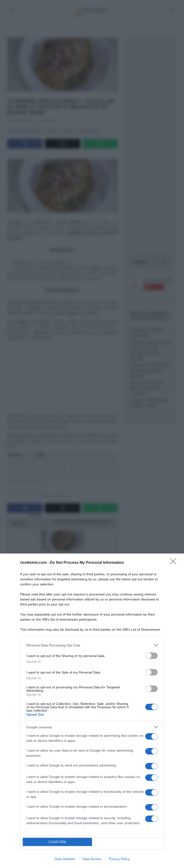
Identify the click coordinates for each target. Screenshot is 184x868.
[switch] (151, 655)
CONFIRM (57, 842)
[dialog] (92, 711)
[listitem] (92, 645)
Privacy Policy (119, 859)
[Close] (174, 562)
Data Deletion (65, 859)
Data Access (92, 859)
